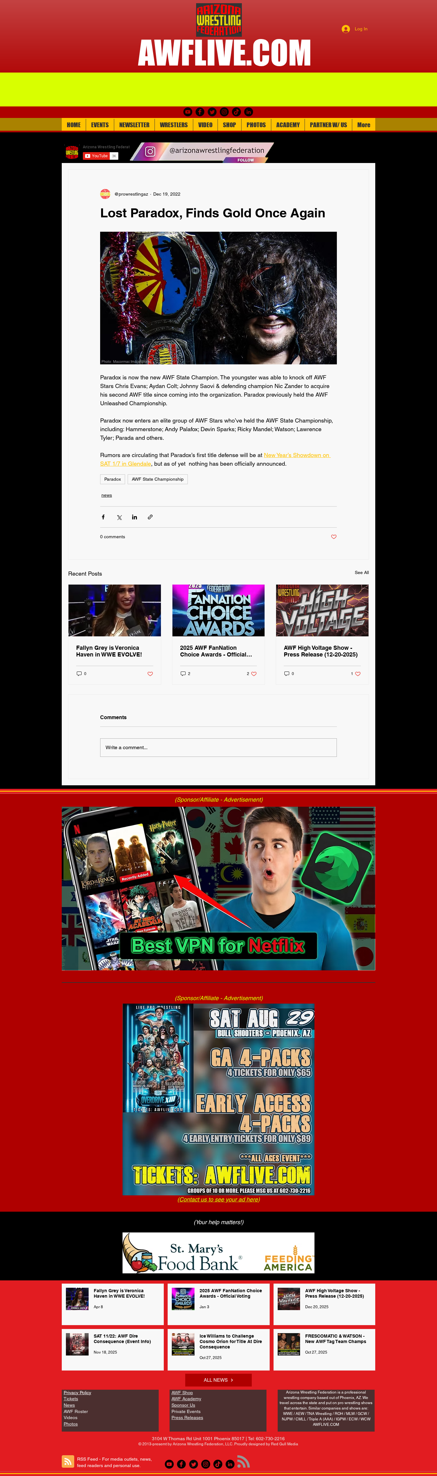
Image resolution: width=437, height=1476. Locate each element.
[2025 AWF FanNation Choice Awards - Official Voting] (218, 610)
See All (362, 572)
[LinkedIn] (248, 111)
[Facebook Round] (199, 111)
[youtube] (187, 111)
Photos (71, 1423)
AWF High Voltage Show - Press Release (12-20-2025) (321, 651)
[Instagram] (224, 111)
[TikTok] (236, 111)
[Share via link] (150, 517)
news (106, 495)
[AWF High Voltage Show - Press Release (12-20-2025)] (322, 610)
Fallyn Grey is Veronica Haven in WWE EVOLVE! (109, 651)
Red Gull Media (284, 1444)
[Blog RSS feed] (68, 1461)
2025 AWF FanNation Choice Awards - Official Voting (213, 651)
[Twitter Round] (212, 111)
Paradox (112, 479)
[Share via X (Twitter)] (119, 517)
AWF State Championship (158, 479)
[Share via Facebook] (103, 517)
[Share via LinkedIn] (134, 517)
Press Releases (187, 1417)
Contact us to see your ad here (218, 1199)
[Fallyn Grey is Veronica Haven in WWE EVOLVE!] (114, 610)
